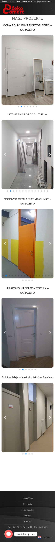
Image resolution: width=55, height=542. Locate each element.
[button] (18, 106)
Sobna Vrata (27, 498)
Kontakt (27, 521)
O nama (27, 516)
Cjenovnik (27, 504)
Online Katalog (27, 510)
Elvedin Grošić (40, 527)
